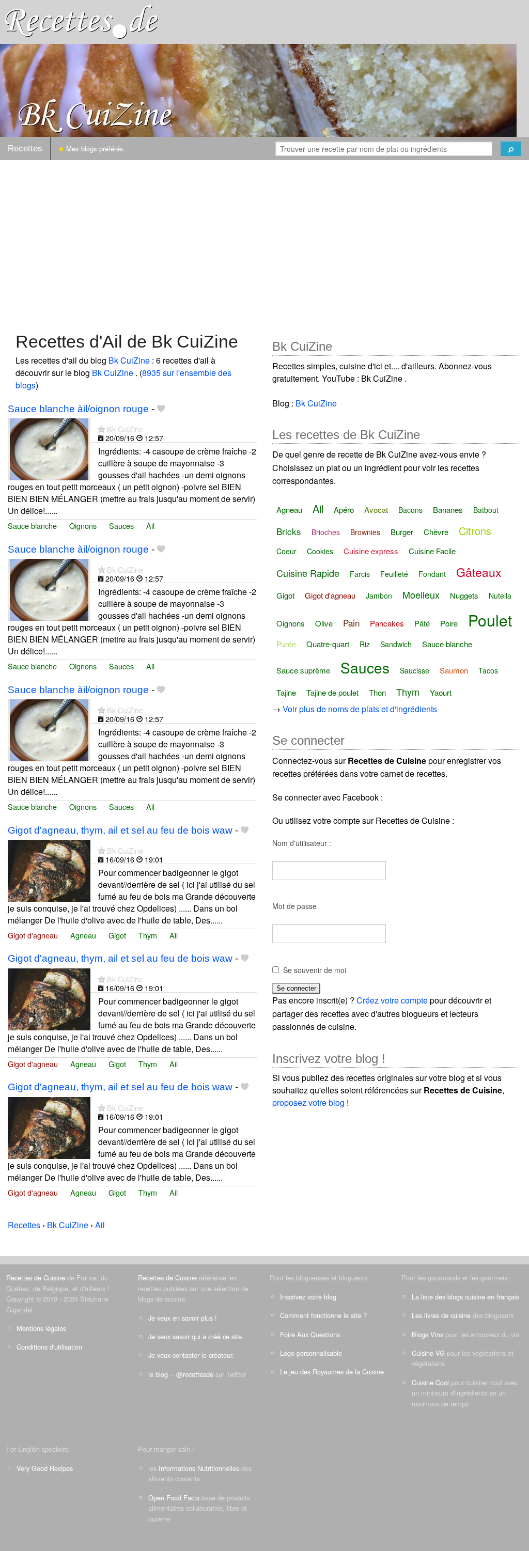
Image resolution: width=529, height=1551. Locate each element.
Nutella (500, 595)
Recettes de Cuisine (35, 1277)
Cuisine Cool (430, 1382)
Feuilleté (394, 574)
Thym (147, 935)
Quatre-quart (327, 643)
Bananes (448, 509)
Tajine (286, 692)
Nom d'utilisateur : (301, 843)
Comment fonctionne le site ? (323, 1315)
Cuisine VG (428, 1353)
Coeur (286, 551)
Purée (286, 644)
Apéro (344, 509)
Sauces (121, 525)
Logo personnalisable (311, 1353)
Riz (365, 644)
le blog (158, 1374)
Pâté (422, 623)
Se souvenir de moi (314, 970)
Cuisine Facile (432, 550)
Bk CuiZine (130, 360)
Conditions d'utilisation (49, 1347)
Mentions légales (41, 1328)
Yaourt (441, 692)
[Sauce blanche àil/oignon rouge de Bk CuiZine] (49, 448)
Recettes (25, 148)
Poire (449, 623)
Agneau (83, 935)
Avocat (376, 509)
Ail (150, 525)
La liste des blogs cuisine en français (465, 1297)
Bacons (410, 510)
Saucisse (414, 670)
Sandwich (396, 644)
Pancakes (387, 623)
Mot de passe (294, 906)
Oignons (83, 525)
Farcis (360, 574)
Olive (324, 623)
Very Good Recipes (45, 1468)
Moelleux (421, 594)
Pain (351, 622)
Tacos (488, 670)
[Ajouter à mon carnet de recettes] (161, 408)
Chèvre (436, 531)
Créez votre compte (392, 1000)
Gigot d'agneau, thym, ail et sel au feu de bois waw (120, 830)
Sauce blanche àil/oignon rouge (78, 408)
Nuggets (464, 595)
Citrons (475, 530)
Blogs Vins (427, 1334)
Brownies (365, 532)
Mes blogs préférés (93, 148)
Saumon (454, 670)
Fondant (432, 574)
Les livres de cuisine (441, 1315)
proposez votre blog (308, 1102)
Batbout (486, 510)
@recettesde (194, 1374)
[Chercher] (511, 149)
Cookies (320, 551)
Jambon (379, 595)
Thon (377, 692)
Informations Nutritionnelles (199, 1468)
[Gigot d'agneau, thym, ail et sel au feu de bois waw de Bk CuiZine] (49, 869)
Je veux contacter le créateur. (191, 1355)
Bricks (288, 531)
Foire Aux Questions (310, 1334)
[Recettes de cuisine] (81, 21)
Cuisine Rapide (307, 572)
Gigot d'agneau (33, 935)
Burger (402, 531)
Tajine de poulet (332, 692)
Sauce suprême (303, 670)
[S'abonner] (101, 429)
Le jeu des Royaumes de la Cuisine (332, 1371)
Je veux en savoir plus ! (182, 1318)
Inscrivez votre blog (308, 1297)
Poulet (490, 620)
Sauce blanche (32, 525)
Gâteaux (479, 572)
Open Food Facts (173, 1497)
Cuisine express (371, 550)
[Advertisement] (264, 240)
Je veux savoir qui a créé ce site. (196, 1336)
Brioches (326, 532)
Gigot (117, 935)
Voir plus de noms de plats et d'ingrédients (360, 709)
